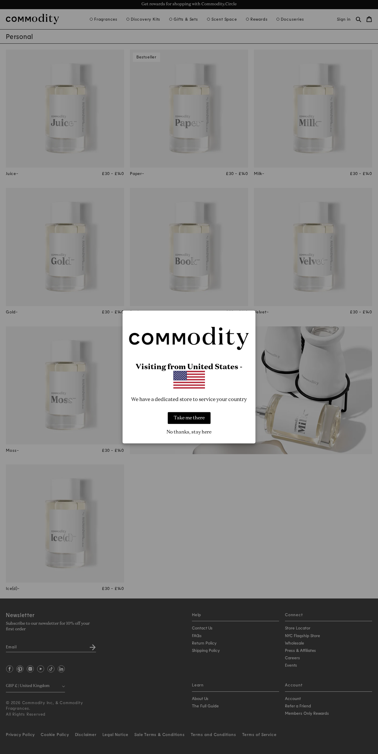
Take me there (189, 418)
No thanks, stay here (189, 432)
